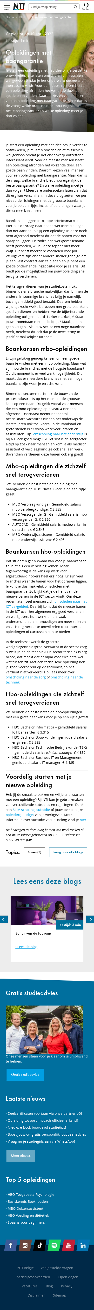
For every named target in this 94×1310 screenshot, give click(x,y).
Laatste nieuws (26, 1098)
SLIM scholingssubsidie (31, 809)
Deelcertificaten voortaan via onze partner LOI (45, 1113)
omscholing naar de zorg (26, 677)
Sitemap (59, 1295)
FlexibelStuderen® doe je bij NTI (19, 6)
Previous (4, 919)
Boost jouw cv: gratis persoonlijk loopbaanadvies (47, 1134)
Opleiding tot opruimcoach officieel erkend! (43, 1120)
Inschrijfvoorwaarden (33, 1277)
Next (90, 919)
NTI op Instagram (25, 1245)
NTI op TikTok (40, 1245)
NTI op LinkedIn (83, 1245)
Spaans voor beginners (26, 1222)
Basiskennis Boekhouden (28, 1201)
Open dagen (68, 1277)
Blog (22, 17)
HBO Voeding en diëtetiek (28, 1215)
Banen (34, 852)
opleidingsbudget (20, 814)
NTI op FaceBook (11, 1245)
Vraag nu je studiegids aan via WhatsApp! (41, 1141)
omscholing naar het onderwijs (58, 434)
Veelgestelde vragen (57, 1268)
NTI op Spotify (54, 1245)
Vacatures (30, 1286)
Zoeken (75, 6)
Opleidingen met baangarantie (51, 17)
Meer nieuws (21, 1156)
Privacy (66, 1286)
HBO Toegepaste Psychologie (31, 1194)
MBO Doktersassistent (25, 1208)
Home (10, 17)
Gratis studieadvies (32, 993)
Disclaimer (36, 1295)
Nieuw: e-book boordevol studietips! (37, 1127)
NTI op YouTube (68, 1245)
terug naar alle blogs (68, 852)
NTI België (25, 1268)
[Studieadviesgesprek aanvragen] (47, 1030)
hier (83, 819)
